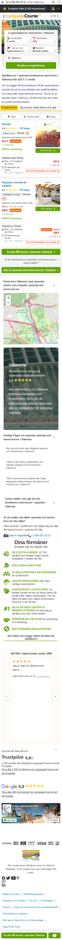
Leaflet (40, 343)
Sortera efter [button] (33, 117)
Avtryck (6, 907)
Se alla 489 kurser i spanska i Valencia (29, 251)
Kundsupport (47, 900)
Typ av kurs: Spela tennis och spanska (40, 107)
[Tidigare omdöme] (6, 697)
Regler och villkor (11, 894)
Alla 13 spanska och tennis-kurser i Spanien (29, 269)
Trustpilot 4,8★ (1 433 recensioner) (26, 8)
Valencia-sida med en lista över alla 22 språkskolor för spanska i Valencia (31, 408)
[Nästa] (59, 107)
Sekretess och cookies (14, 900)
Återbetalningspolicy (33, 894)
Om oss (33, 900)
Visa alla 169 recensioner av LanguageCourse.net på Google (29, 794)
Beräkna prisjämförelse (31, 65)
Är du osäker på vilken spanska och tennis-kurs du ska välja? (29, 519)
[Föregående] (3, 107)
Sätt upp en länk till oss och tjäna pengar (23, 920)
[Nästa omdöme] (55, 697)
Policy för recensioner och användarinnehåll (35, 907)
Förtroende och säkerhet (15, 913)
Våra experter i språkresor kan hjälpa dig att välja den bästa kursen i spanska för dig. (30, 527)
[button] (2, 2)
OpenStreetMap (52, 343)
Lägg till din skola (11, 926)
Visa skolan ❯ (47, 150)
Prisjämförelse (9, 107)
